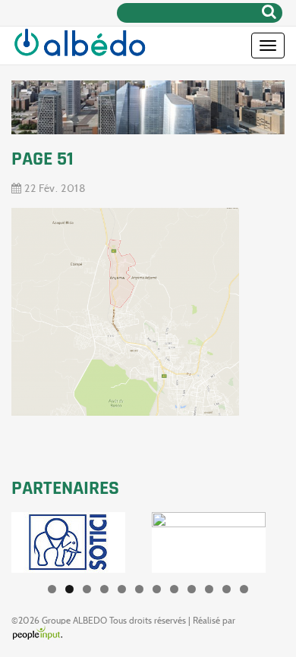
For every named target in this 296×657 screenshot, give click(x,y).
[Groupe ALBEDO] (79, 45)
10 (209, 589)
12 (244, 589)
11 (226, 589)
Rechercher (269, 11)
